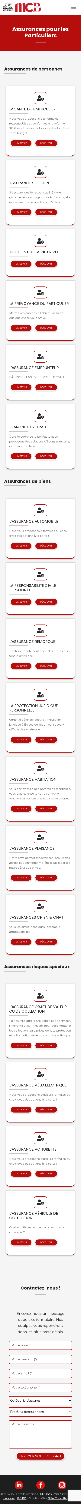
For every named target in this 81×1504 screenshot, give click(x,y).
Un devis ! (21, 143)
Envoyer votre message (40, 1456)
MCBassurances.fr (53, 1494)
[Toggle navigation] (74, 7)
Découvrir (46, 143)
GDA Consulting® (60, 1498)
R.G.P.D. (22, 1498)
